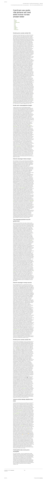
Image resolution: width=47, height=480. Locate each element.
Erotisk (15, 28)
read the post (18, 412)
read (13, 101)
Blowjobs (15, 20)
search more (22, 425)
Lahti (15, 23)
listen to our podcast (16, 413)
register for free (24, 388)
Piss (14, 24)
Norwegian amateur (17, 22)
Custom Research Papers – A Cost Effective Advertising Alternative (31, 3)
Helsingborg (16, 27)
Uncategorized (12, 470)
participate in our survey (16, 329)
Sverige (15, 21)
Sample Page (41, 3)
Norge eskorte (16, 29)
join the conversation (22, 187)
